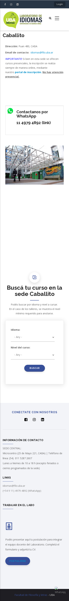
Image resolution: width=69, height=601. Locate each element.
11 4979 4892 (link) (33, 122)
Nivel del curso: (20, 347)
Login (60, 4)
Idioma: (15, 329)
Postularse (17, 561)
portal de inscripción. (28, 72)
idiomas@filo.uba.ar (42, 52)
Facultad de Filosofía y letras (31, 595)
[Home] (23, 19)
